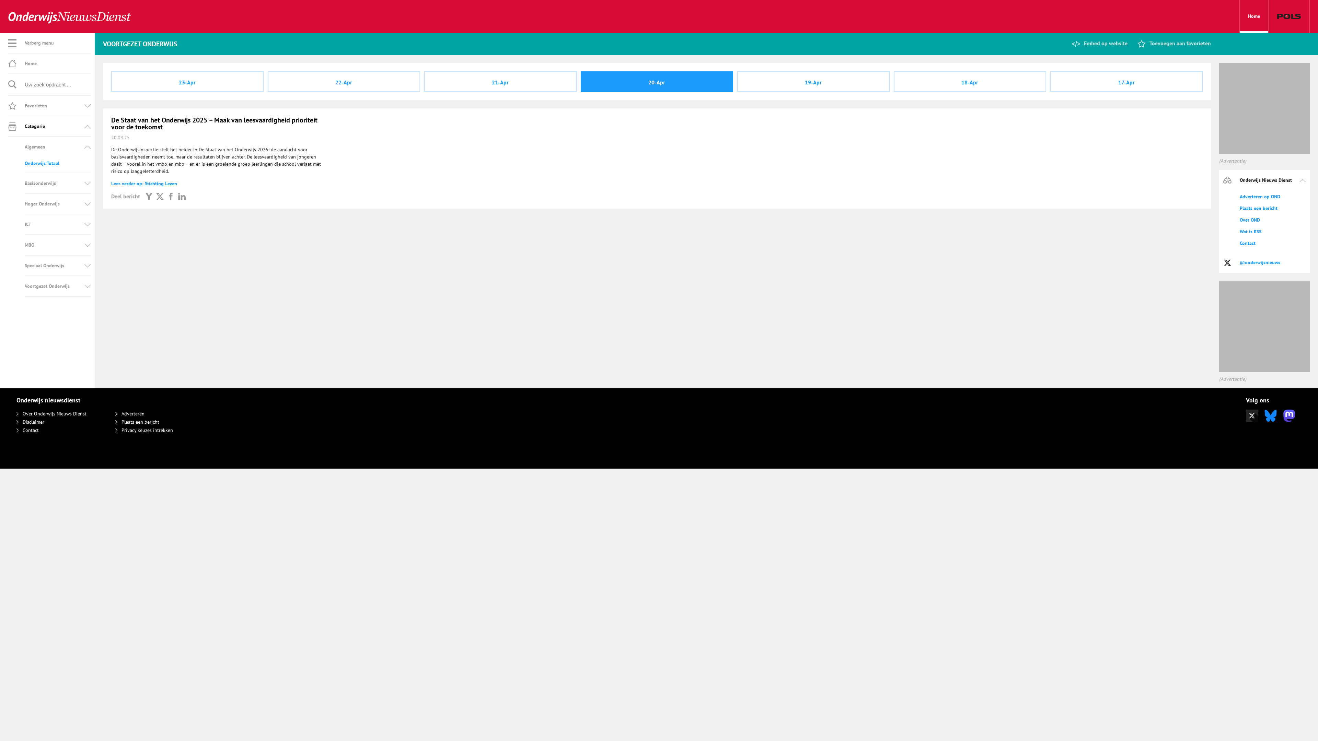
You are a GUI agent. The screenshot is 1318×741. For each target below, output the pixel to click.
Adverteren (133, 414)
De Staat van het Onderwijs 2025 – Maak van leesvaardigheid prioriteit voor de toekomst (214, 123)
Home (1254, 16)
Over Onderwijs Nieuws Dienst (54, 414)
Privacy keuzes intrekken (147, 430)
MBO (29, 245)
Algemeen (35, 147)
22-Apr (343, 82)
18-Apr (969, 82)
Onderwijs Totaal (42, 163)
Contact (1248, 243)
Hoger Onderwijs (42, 204)
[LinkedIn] (182, 196)
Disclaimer (33, 422)
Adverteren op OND (1260, 196)
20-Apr (656, 82)
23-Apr (187, 82)
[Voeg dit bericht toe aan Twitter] (160, 196)
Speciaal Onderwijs (44, 265)
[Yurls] (149, 196)
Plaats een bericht (1258, 208)
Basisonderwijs (40, 183)
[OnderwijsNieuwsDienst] (69, 17)
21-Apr (500, 82)
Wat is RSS (1250, 231)
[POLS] (1289, 16)
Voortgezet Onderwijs (47, 286)
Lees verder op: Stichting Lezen (144, 183)
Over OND (1250, 220)
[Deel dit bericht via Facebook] (171, 196)
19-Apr (813, 82)
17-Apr (1126, 82)
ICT (28, 224)
